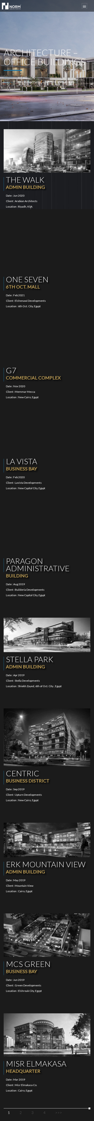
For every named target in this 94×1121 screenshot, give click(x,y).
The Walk (25, 182)
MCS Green (28, 966)
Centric (27, 776)
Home (22, 77)
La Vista (21, 463)
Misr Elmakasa (36, 1066)
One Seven (27, 282)
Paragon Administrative (37, 567)
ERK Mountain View (46, 866)
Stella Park (29, 661)
